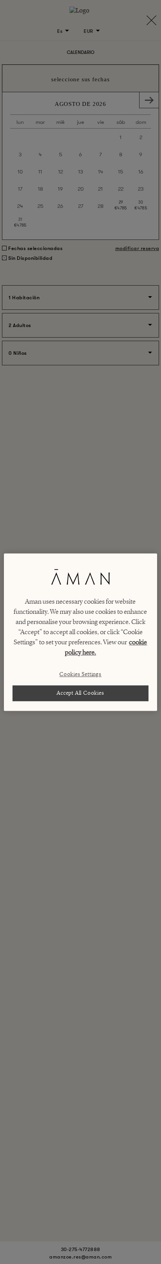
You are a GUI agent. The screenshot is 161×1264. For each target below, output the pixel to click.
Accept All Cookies (80, 693)
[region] (80, 632)
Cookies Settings (80, 674)
